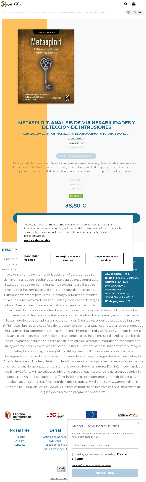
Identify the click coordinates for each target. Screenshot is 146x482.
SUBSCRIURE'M (104, 473)
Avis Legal (55, 440)
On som (20, 440)
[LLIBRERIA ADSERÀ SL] (11, 4)
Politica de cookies (55, 444)
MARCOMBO (76, 138)
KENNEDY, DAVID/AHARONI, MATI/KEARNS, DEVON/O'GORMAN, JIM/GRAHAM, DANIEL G (76, 133)
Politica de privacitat (55, 448)
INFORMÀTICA (76, 143)
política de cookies (37, 240)
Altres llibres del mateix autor (76, 155)
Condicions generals (55, 437)
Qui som (19, 437)
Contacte (19, 444)
